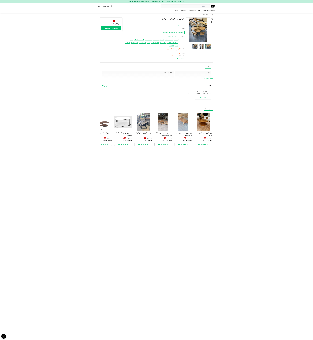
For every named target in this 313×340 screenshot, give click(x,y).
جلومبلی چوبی (155, 43)
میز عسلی (156, 40)
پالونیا (212, 14)
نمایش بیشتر (209, 78)
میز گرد (176, 40)
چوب (131, 40)
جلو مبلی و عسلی (204, 14)
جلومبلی (127, 43)
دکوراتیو (163, 43)
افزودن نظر (105, 86)
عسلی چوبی (148, 40)
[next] (102, 129)
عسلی (148, 43)
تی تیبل (162, 40)
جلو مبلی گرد (169, 40)
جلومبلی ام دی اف (139, 40)
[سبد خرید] (99, 6)
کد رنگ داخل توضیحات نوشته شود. (172, 33)
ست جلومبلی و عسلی (172, 43)
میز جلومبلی (142, 43)
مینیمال (171, 46)
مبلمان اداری (134, 43)
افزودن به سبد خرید (110, 28)
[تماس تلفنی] (3, 336)
